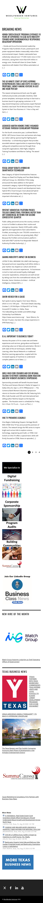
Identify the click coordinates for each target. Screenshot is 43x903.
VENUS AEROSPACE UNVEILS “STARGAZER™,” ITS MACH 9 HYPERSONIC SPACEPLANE (19, 715)
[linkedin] (16, 888)
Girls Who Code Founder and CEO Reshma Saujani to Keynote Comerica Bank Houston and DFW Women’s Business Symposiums (21, 376)
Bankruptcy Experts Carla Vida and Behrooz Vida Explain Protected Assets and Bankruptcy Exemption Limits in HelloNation (21, 844)
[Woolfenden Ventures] (21, 21)
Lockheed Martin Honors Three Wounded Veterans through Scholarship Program (20, 127)
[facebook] (10, 888)
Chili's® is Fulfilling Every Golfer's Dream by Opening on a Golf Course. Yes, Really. (19, 836)
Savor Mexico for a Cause (13, 296)
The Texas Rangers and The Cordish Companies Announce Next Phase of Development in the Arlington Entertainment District (19, 750)
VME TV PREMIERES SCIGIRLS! (14, 417)
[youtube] (22, 888)
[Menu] (37, 12)
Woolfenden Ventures (10, 899)
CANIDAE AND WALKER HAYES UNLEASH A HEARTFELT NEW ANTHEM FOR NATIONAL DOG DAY (21, 828)
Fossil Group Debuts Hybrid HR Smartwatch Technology (16, 169)
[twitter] (4, 888)
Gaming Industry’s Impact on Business (19, 257)
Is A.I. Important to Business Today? (17, 336)
